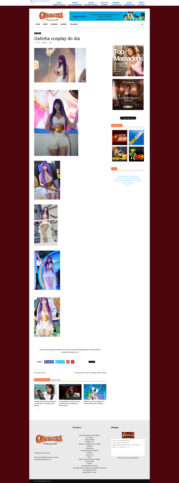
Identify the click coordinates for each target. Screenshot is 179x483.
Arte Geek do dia (39, 373)
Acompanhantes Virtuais (89, 466)
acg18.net (128, 185)
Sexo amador (89, 461)
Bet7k (89, 457)
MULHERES (42, 30)
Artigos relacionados (42, 380)
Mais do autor (55, 380)
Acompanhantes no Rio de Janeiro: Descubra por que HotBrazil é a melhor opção (69, 403)
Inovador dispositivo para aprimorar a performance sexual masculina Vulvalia (45, 403)
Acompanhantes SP (89, 470)
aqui (77, 352)
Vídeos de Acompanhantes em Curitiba (128, 181)
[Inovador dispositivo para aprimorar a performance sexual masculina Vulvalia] (45, 392)
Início (35, 30)
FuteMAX (89, 446)
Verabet (89, 453)
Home (38, 24)
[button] (142, 24)
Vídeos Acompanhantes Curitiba (89, 459)
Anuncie (63, 24)
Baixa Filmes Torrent (90, 472)
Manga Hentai (89, 440)
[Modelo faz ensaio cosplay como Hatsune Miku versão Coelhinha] (95, 392)
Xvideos (89, 463)
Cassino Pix (89, 455)
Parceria (53, 24)
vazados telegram (128, 183)
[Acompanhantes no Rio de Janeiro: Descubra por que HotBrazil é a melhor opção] (70, 392)
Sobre (45, 24)
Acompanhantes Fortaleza (89, 450)
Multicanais (89, 448)
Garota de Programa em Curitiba (89, 444)
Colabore (74, 24)
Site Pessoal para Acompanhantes (128, 178)
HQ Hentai (89, 437)
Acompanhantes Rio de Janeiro (89, 435)
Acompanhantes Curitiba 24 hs (128, 176)
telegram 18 (89, 442)
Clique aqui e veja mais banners (128, 458)
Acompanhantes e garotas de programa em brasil (89, 468)
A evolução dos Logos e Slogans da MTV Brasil (90, 373)
